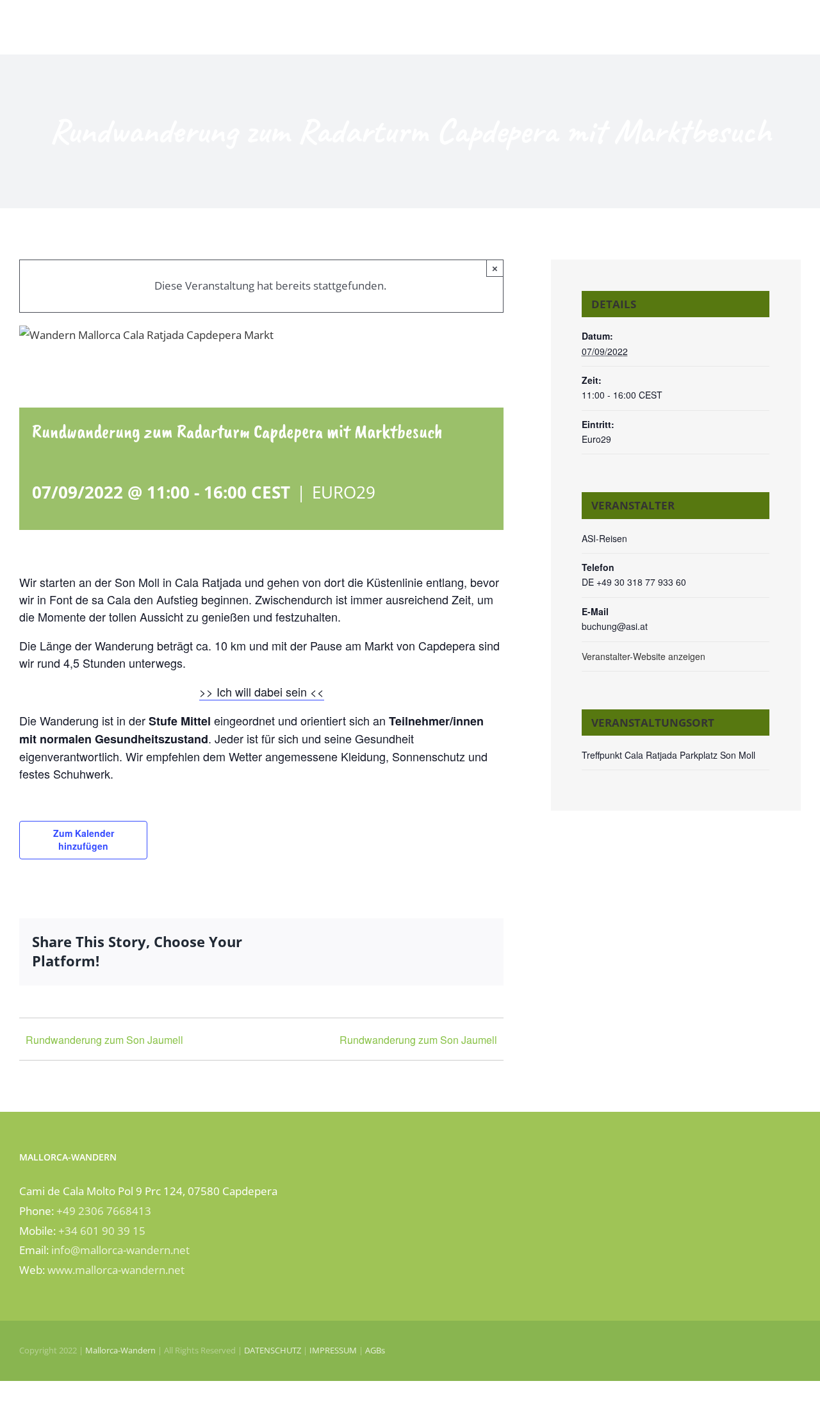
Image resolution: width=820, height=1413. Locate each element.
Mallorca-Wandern (120, 1350)
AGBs (375, 1350)
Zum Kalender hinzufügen (83, 839)
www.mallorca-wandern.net (115, 1269)
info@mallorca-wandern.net (120, 1250)
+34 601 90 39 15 (101, 1230)
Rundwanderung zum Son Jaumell (104, 1039)
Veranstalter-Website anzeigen (643, 656)
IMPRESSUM (333, 1350)
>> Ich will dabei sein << (261, 691)
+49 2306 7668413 (103, 1210)
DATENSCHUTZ (272, 1350)
